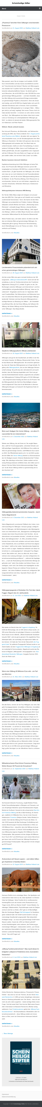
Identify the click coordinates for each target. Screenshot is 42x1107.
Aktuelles (16, 232)
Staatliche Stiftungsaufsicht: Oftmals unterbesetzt (19, 351)
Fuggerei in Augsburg (28, 627)
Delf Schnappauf (25, 912)
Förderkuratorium (18, 1009)
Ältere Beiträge (7, 1033)
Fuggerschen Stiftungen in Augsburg (27, 647)
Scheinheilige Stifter (21, 3)
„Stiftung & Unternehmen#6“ (19, 279)
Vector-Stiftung (17, 455)
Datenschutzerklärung (9, 1096)
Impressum (5, 1094)
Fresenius (13, 817)
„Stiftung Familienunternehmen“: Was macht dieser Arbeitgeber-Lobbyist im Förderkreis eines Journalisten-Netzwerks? (20, 951)
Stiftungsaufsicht (14, 367)
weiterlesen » (7, 313)
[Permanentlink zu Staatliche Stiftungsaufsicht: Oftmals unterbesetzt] (21, 334)
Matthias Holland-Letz (32, 28)
